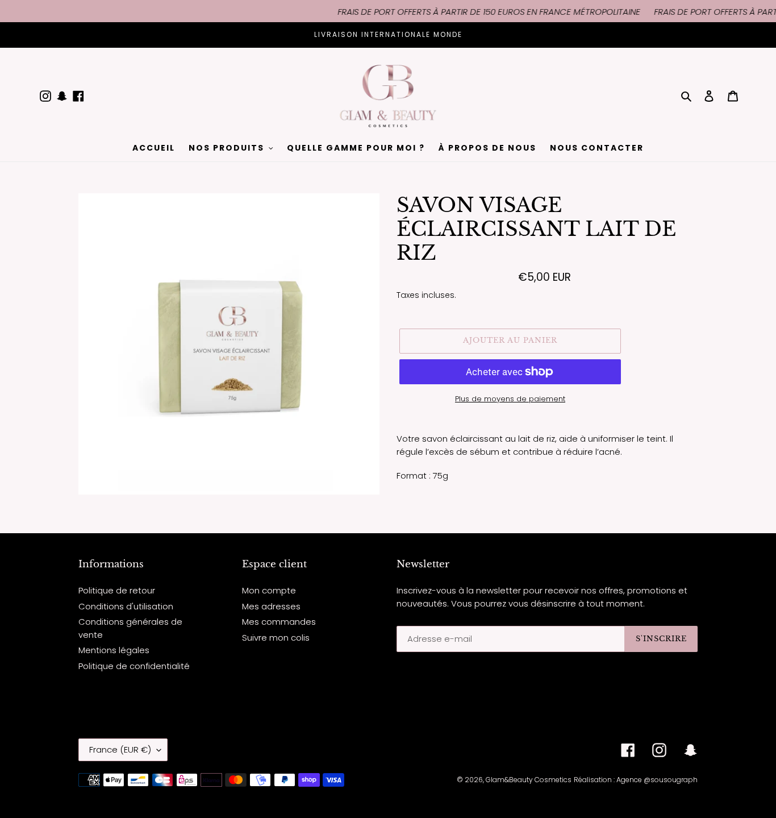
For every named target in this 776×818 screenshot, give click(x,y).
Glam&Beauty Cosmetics (528, 779)
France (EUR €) (120, 749)
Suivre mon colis (276, 637)
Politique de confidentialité (134, 666)
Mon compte (269, 590)
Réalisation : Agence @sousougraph (636, 779)
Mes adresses (271, 606)
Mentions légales (113, 650)
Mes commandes (279, 622)
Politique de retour (116, 590)
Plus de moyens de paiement (510, 398)
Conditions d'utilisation (125, 606)
